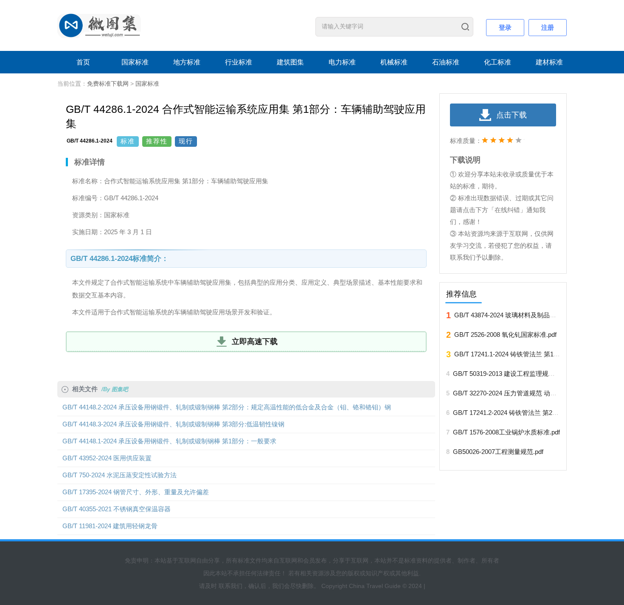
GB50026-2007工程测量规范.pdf (498, 451)
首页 (83, 62)
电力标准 (342, 62)
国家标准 (135, 62)
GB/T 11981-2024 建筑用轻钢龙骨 (109, 525)
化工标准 (497, 62)
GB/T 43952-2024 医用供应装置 (107, 458)
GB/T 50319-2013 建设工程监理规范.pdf (509, 373)
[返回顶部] (581, 520)
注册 (547, 27)
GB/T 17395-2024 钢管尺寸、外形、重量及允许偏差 (135, 492)
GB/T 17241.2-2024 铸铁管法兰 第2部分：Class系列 (526, 412)
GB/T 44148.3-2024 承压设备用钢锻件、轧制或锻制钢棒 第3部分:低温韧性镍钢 (173, 424)
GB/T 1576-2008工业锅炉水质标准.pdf (506, 432)
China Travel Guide (375, 586)
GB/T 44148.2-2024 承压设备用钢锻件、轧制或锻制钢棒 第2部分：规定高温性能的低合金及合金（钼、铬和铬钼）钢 (226, 407)
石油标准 (445, 62)
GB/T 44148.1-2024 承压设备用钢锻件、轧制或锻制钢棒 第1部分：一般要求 (169, 441)
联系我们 (230, 586)
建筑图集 (290, 62)
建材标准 (549, 62)
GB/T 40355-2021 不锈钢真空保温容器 (116, 509)
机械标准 (394, 62)
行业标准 (238, 62)
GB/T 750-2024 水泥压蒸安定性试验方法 (119, 475)
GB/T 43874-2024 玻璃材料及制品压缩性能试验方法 (527, 315)
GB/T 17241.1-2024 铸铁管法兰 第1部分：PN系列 (524, 354)
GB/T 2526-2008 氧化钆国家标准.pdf (505, 334)
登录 (505, 27)
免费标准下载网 (108, 83)
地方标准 (186, 62)
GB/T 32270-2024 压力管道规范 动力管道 (511, 393)
